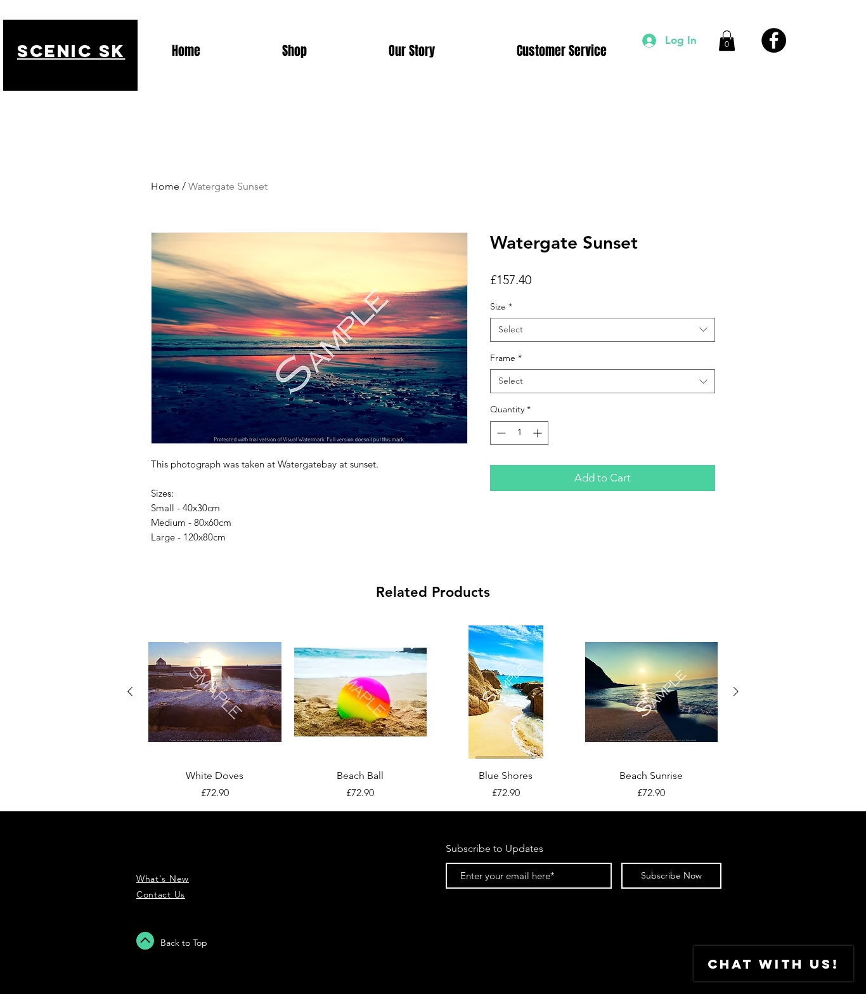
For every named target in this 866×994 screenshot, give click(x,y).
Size (501, 306)
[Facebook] (773, 40)
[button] (726, 40)
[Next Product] (736, 691)
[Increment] (538, 433)
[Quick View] (214, 692)
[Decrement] (500, 433)
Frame (506, 357)
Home (165, 186)
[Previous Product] (130, 691)
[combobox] (602, 330)
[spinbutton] (519, 433)
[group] (433, 713)
